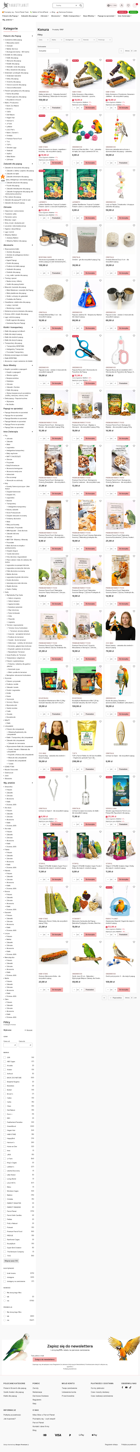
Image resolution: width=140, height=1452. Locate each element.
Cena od (7, 1041)
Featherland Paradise (14, 1122)
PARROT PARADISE (14, 1207)
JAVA (9, 1154)
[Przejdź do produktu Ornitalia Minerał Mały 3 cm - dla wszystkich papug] (53, 294)
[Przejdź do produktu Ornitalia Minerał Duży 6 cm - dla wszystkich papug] (120, 239)
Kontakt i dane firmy (41, 1426)
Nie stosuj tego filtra (14, 1293)
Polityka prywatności (12, 1415)
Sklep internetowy (15, 1444)
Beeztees (10, 1086)
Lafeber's (10, 1167)
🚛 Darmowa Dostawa (64, 12)
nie (8, 1301)
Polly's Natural (12, 1223)
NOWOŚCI (133, 12)
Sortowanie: (42, 46)
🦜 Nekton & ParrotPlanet (39, 12)
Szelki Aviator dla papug (14, 1392)
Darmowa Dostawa (40, 1396)
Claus (9, 1106)
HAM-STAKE (11, 1134)
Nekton (9, 1195)
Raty (34, 1403)
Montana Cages (12, 1191)
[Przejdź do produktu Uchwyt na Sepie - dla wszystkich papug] (120, 735)
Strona (127, 51)
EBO (8, 1118)
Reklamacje (37, 1392)
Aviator (9, 1070)
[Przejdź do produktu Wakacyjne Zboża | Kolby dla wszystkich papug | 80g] (53, 901)
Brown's (10, 1094)
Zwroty (35, 1388)
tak (8, 1297)
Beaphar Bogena (13, 1082)
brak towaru (11, 1273)
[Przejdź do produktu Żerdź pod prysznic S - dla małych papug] (120, 956)
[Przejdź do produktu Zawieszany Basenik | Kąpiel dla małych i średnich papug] (120, 901)
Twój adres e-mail (37, 1356)
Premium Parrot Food (14, 1231)
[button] (81, 5)
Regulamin (37, 1400)
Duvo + (9, 1114)
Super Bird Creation (14, 1248)
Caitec (9, 1098)
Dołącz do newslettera (44, 1359)
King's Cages (12, 1163)
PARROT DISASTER (14, 1203)
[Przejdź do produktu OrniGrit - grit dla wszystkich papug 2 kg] (87, 239)
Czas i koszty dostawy (100, 1392)
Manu (9, 1187)
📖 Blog (52, 12)
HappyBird (11, 1138)
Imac (8, 1150)
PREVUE (10, 1235)
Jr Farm (9, 1159)
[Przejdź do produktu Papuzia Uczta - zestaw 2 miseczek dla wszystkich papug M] (53, 349)
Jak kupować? (10, 1419)
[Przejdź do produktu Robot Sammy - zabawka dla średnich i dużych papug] (120, 625)
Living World (11, 1179)
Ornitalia (10, 1199)
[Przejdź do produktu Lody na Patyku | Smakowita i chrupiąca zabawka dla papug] (120, 184)
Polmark (10, 1227)
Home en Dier (12, 1146)
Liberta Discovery (13, 1171)
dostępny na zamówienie (16, 1281)
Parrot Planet (11, 1211)
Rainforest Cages (13, 1239)
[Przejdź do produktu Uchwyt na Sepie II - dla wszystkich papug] (53, 790)
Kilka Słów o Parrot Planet (44, 1415)
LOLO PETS (11, 1183)
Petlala (9, 1219)
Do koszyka (90, 108)
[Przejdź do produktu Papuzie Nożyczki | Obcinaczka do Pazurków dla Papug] (87, 349)
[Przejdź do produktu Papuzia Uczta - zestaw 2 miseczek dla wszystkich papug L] (120, 294)
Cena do (22, 1041)
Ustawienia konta (69, 1392)
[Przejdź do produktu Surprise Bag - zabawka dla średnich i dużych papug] (53, 735)
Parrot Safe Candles (14, 1215)
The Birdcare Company (15, 1252)
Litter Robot (11, 1175)
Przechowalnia (68, 1396)
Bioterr (9, 1090)
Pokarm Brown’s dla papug (15, 1388)
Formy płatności (97, 1388)
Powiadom (56, 108)
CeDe (9, 1102)
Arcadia (10, 1065)
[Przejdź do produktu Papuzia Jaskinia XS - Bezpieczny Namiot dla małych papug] (87, 294)
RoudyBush (11, 1244)
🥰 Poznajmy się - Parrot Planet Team (15, 12)
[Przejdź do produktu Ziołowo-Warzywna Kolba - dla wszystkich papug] (53, 956)
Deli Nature (11, 1110)
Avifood (10, 1074)
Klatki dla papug (10, 1396)
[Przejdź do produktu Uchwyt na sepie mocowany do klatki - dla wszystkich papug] (87, 790)
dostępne (10, 1277)
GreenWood (11, 1126)
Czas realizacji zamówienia (102, 1396)
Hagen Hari (11, 1130)
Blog (34, 1430)
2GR (8, 1057)
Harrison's (10, 1142)
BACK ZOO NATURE (14, 1078)
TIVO (9, 1256)
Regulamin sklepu (111, 1444)
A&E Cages (11, 1061)
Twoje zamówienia (69, 1388)
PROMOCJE (122, 12)
